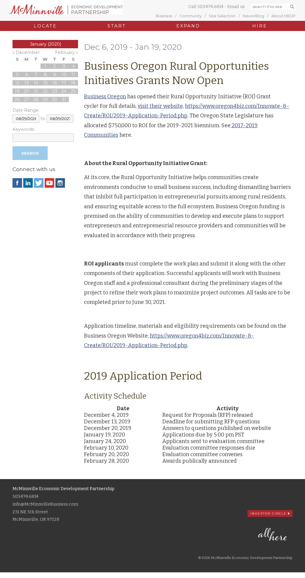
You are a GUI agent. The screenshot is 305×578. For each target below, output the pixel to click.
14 (36, 83)
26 (17, 99)
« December (26, 52)
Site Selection (222, 16)
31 (64, 99)
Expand (188, 26)
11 (73, 74)
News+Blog (253, 16)
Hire (259, 26)
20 (26, 91)
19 (17, 91)
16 (54, 83)
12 (17, 83)
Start (117, 26)
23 (54, 91)
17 (64, 83)
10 (64, 74)
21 (36, 91)
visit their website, (161, 106)
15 (45, 83)
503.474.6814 (210, 6)
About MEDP (283, 16)
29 (45, 99)
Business (164, 16)
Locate (45, 26)
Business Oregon (105, 96)
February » (66, 52)
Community (190, 16)
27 (26, 99)
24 (63, 91)
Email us (236, 6)
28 (36, 99)
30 (54, 99)
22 (45, 91)
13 (26, 83)
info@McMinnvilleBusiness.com (45, 504)
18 (73, 83)
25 (73, 91)
